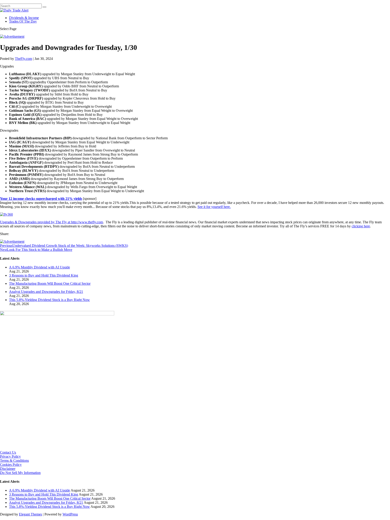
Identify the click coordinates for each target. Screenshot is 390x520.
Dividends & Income (24, 18)
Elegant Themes (30, 514)
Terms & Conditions (14, 460)
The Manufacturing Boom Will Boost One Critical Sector (50, 283)
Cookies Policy (11, 464)
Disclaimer (7, 469)
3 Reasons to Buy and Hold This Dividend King (43, 275)
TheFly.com (23, 59)
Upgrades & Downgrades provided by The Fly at (35, 222)
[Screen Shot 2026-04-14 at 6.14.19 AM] (57, 314)
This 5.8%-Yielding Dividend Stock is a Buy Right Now (49, 300)
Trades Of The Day (23, 21)
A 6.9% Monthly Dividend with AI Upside (39, 267)
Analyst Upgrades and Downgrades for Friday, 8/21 (46, 292)
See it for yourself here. (214, 207)
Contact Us (8, 452)
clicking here (361, 226)
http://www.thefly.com (87, 222)
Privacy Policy (10, 456)
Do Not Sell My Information (20, 473)
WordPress (70, 514)
